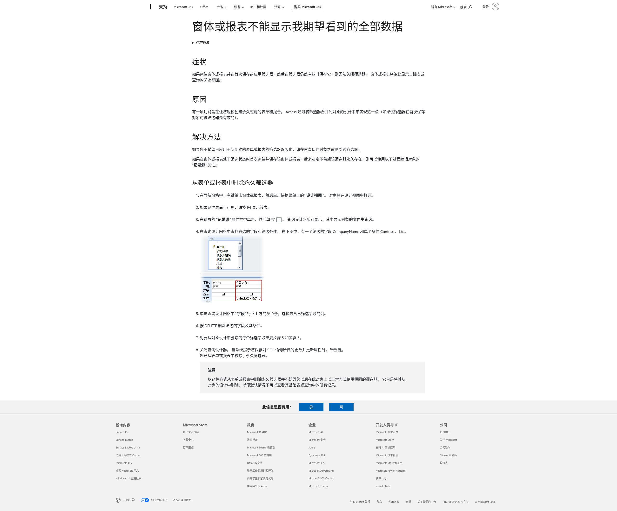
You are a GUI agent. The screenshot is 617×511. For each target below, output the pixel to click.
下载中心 (188, 439)
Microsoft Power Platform (390, 470)
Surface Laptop (124, 439)
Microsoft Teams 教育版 (261, 447)
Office (204, 7)
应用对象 (202, 42)
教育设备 (252, 439)
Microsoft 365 (183, 7)
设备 (237, 7)
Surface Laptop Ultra (128, 447)
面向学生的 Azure (257, 486)
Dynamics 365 (316, 455)
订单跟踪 (188, 447)
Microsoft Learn (385, 439)
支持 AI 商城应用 (386, 447)
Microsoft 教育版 (257, 432)
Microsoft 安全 (317, 439)
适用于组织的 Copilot (128, 455)
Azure (311, 447)
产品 (220, 7)
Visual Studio (383, 486)
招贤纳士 (445, 432)
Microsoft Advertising (321, 470)
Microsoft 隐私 (448, 455)
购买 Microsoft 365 (307, 7)
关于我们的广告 (426, 502)
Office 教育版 (254, 463)
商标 (408, 502)
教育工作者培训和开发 (260, 470)
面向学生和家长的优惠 (260, 478)
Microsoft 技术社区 (387, 455)
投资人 (444, 463)
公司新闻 (445, 447)
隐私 (379, 502)
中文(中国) (129, 500)
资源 (277, 7)
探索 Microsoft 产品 (127, 470)
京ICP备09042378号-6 (455, 502)
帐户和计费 (258, 7)
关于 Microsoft (448, 439)
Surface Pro (122, 432)
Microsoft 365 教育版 (259, 455)
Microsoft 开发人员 (387, 432)
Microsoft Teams (318, 486)
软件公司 (381, 478)
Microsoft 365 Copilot (321, 478)
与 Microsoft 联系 (360, 502)
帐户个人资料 (191, 432)
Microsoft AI (315, 432)
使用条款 (394, 502)
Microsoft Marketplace (389, 463)
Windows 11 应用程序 (128, 478)
